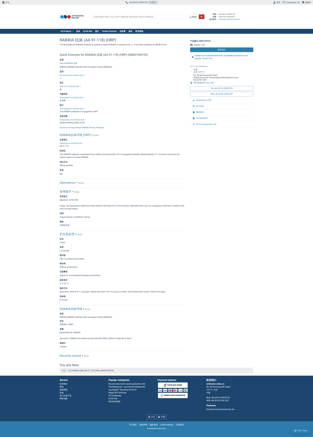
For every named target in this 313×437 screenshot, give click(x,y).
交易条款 (180, 425)
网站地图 (63, 398)
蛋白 (97, 31)
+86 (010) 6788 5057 (220, 400)
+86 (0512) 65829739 (138, 2)
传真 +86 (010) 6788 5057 (221, 94)
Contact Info (207, 58)
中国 (203, 45)
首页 (64, 370)
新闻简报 (63, 390)
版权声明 (143, 425)
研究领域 (139, 31)
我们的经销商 (114, 401)
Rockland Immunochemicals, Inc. (220, 409)
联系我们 (153, 2)
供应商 (123, 31)
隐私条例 (154, 425)
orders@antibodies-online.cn (229, 19)
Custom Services (109, 31)
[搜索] (201, 16)
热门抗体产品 (65, 395)
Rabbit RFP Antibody (117, 393)
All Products (66, 31)
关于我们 (133, 425)
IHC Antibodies (115, 395)
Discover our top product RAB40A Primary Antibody (82, 127)
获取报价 (222, 50)
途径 (130, 31)
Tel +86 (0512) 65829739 (222, 88)
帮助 (62, 387)
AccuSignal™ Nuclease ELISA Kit (122, 390)
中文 (7, 2)
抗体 (78, 31)
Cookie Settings (166, 425)
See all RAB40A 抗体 (68, 63)
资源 (62, 393)
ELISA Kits (87, 31)
